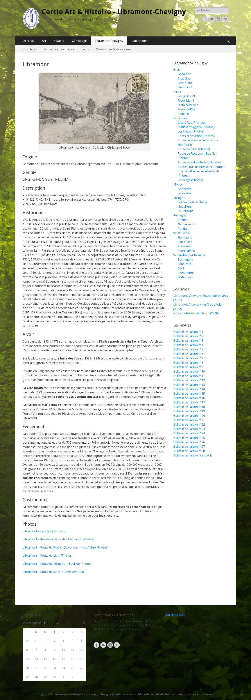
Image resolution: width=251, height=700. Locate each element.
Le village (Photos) (190, 180)
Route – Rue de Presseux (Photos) (201, 167)
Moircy (178, 184)
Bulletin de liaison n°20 (189, 416)
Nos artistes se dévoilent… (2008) (196, 313)
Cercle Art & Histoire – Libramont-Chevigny (84, 694)
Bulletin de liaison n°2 (188, 336)
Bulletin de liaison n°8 (188, 363)
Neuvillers (185, 206)
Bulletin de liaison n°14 (189, 389)
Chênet (183, 220)
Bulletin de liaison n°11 (189, 376)
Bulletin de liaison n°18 (189, 407)
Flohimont (185, 237)
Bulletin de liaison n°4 (188, 345)
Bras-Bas (184, 78)
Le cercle (29, 41)
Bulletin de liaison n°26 (189, 442)
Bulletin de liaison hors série (192, 455)
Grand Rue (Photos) (191, 123)
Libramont (180, 118)
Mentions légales (174, 614)
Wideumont (186, 277)
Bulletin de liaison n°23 (189, 429)
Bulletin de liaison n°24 (189, 433)
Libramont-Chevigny (109, 41)
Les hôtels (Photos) (191, 131)
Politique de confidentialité (151, 694)
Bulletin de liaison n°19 (189, 411)
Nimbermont (187, 224)
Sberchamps (186, 251)
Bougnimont (186, 96)
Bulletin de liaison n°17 (189, 402)
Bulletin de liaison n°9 (188, 367)
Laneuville (185, 264)
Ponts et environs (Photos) (196, 136)
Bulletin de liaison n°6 (188, 354)
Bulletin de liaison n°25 (189, 438)
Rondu (182, 229)
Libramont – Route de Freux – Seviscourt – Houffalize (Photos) (65, 547)
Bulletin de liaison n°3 (188, 340)
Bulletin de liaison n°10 (189, 371)
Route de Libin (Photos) (194, 149)
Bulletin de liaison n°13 (189, 385)
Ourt (181, 268)
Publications (138, 41)
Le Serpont (185, 211)
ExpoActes (30, 49)
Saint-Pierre (181, 233)
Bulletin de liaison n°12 (189, 380)
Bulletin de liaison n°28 (189, 451)
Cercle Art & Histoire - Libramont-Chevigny (114, 12)
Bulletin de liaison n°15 (189, 394)
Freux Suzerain (188, 105)
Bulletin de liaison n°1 (188, 332)
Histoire (58, 41)
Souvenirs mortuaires (59, 49)
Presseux (184, 246)
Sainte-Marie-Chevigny (189, 255)
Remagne (179, 215)
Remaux (183, 114)
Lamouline (185, 242)
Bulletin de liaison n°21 (189, 420)
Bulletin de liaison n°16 (189, 398)
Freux (177, 92)
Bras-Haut (185, 83)
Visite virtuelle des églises (113, 49)
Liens (85, 49)
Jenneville (184, 193)
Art (44, 41)
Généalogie (79, 41)
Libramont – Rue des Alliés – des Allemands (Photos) (58, 539)
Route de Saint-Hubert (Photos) (199, 162)
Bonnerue (185, 189)
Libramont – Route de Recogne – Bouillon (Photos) (57, 564)
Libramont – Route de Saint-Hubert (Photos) (53, 572)
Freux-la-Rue (186, 109)
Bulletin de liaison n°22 (189, 424)
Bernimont (185, 260)
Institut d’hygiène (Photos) (196, 127)
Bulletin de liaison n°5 (188, 349)
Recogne (179, 198)
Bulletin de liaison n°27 (189, 447)
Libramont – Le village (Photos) (44, 531)
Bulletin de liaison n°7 (188, 358)
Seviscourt (185, 87)
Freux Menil (186, 100)
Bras (176, 70)
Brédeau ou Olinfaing (192, 202)
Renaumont (186, 273)
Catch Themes (204, 694)
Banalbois (184, 74)
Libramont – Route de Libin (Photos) (48, 555)
